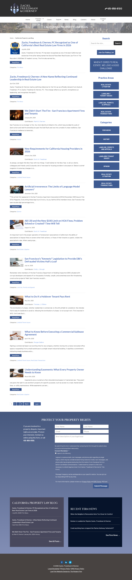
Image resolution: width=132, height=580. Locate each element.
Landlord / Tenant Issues (106, 95)
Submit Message (100, 486)
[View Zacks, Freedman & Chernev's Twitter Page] (70, 563)
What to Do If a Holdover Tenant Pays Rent (47, 296)
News (66, 20)
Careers (83, 20)
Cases (49, 20)
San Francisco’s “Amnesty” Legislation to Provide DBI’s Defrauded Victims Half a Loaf (53, 260)
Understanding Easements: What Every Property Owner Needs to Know (54, 371)
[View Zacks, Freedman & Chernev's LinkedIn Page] (66, 563)
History (19, 139)
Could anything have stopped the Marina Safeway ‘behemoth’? (92, 528)
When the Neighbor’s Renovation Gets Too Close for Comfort (91, 514)
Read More (15, 62)
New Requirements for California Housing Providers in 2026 (53, 150)
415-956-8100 (114, 8)
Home (28, 20)
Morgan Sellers (39, 342)
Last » (37, 404)
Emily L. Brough (39, 269)
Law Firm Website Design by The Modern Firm (66, 571)
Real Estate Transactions (38, 360)
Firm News (20, 67)
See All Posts (55, 541)
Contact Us (103, 19)
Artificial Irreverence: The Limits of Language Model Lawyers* (52, 188)
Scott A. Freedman (40, 159)
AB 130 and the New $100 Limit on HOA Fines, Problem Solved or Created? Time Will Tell (54, 222)
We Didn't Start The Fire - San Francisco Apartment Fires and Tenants (55, 112)
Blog (74, 20)
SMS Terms (97, 481)
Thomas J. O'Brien (40, 304)
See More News (113, 535)
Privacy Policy (86, 481)
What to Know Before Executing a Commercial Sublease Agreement (54, 333)
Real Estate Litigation (23, 249)
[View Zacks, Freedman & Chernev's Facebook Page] (62, 563)
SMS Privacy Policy (77, 569)
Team (58, 20)
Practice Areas (38, 19)
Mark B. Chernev (39, 121)
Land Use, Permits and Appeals (26, 287)
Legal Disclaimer (54, 569)
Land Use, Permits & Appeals (106, 104)
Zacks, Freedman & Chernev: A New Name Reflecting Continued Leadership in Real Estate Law (43, 78)
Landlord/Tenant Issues (23, 177)
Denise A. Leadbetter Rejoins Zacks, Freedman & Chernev (90, 521)
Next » (27, 404)
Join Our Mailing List (106, 52)
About (93, 20)
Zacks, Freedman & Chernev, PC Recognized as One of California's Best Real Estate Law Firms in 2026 (50, 44)
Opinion (19, 211)
